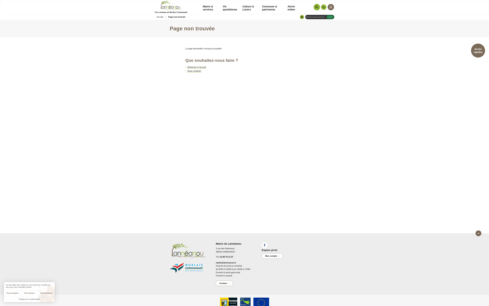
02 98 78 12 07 (226, 257)
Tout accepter (12, 293)
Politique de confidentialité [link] (29, 299)
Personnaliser (46, 293)
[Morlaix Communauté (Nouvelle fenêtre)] (191, 269)
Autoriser (330, 17)
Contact (223, 283)
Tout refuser (29, 293)
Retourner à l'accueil (196, 67)
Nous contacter (194, 71)
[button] (302, 17)
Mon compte (271, 256)
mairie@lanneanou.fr (226, 263)
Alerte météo (291, 8)
